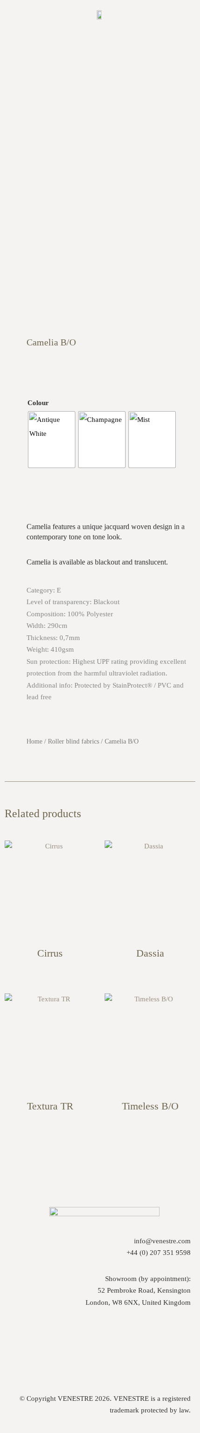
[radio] (51, 440)
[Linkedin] (179, 1342)
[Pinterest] (103, 1342)
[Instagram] (66, 1342)
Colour (38, 402)
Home (34, 741)
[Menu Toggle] (100, 38)
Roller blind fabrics (73, 741)
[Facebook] (141, 1342)
